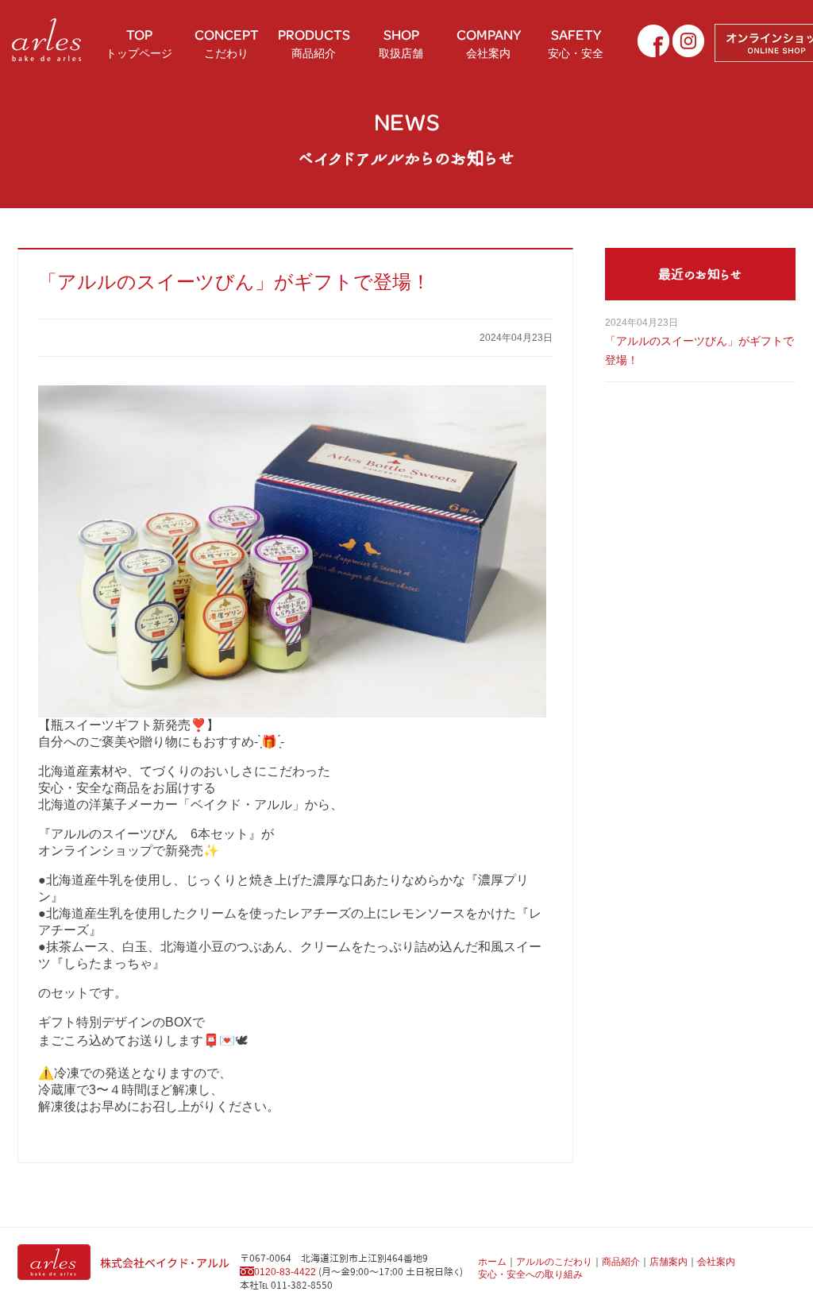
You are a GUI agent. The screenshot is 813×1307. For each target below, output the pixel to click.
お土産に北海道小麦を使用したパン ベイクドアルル (47, 39)
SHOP (401, 42)
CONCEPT (227, 42)
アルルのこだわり (554, 1261)
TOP (139, 42)
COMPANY (489, 42)
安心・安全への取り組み (530, 1274)
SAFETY (575, 42)
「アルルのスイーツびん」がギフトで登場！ (234, 281)
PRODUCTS (314, 42)
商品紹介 (621, 1261)
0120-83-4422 (285, 1272)
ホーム (492, 1261)
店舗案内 (668, 1261)
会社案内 (716, 1261)
